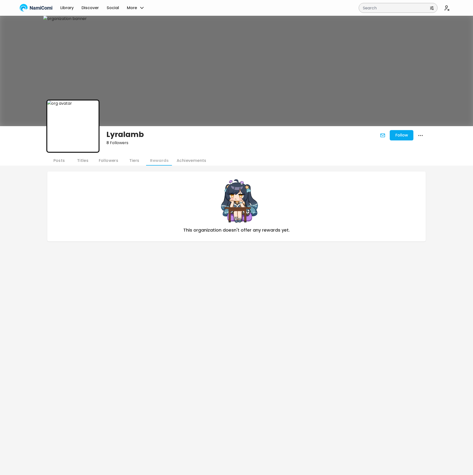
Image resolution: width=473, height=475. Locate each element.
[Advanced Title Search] (432, 8)
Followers (117, 143)
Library (67, 8)
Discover (90, 8)
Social (113, 8)
